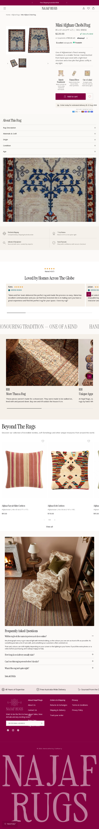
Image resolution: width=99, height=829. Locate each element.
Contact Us (32, 710)
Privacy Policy (77, 710)
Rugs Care (32, 720)
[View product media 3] (14, 63)
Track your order (56, 715)
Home (8, 15)
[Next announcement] (66, 2)
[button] (4, 8)
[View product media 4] (22, 63)
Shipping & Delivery (57, 710)
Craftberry (58, 748)
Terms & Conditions (80, 705)
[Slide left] (44, 520)
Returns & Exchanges (58, 705)
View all (49, 526)
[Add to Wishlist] (89, 96)
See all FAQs (10, 676)
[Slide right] (54, 520)
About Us (31, 705)
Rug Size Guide (34, 725)
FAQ (29, 715)
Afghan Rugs (16, 15)
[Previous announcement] (32, 2)
